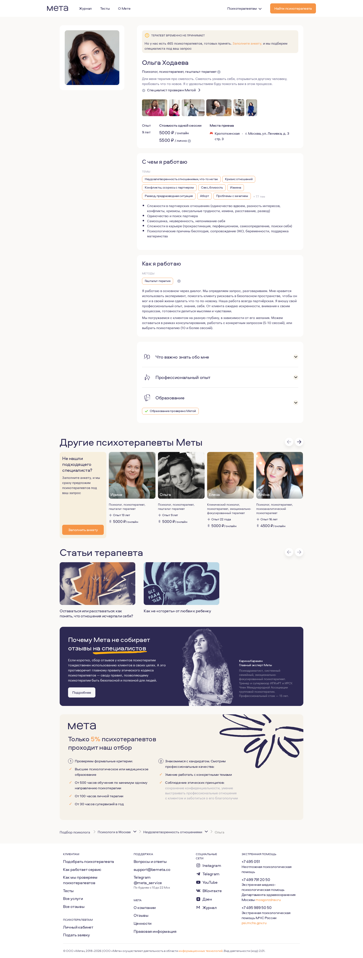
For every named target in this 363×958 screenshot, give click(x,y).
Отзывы (141, 915)
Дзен (207, 899)
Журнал (210, 907)
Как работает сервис (82, 869)
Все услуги (73, 898)
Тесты (68, 890)
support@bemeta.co (152, 869)
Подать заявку (76, 935)
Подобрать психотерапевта (88, 861)
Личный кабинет (78, 927)
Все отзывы (73, 906)
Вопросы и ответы (150, 861)
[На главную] (57, 8)
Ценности (142, 923)
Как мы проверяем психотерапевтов (80, 879)
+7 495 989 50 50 (257, 907)
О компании (145, 907)
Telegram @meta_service (148, 879)
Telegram (211, 874)
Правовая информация (155, 931)
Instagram (212, 865)
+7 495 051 (251, 861)
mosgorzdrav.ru (268, 899)
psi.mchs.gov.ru (254, 922)
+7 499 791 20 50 (256, 879)
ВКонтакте (212, 890)
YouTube (210, 882)
